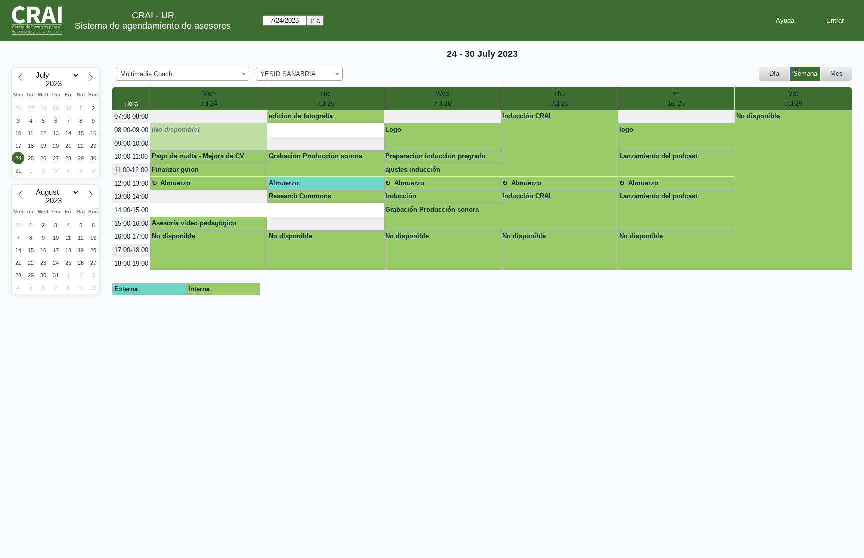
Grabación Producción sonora (315, 156)
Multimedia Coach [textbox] (146, 74)
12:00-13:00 (131, 183)
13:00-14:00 (131, 196)
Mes (836, 73)
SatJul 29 (793, 98)
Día (775, 73)
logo (627, 129)
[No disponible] (176, 129)
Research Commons (300, 196)
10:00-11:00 (131, 156)
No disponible (758, 116)
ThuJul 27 (559, 98)
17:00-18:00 (131, 250)
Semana (806, 73)
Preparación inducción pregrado (436, 156)
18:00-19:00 (131, 263)
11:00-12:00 (131, 170)
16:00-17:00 (131, 236)
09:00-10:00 (131, 143)
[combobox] (183, 74)
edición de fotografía (301, 116)
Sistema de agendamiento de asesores (153, 26)
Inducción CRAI (526, 116)
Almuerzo (175, 183)
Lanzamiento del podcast (659, 156)
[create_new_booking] (208, 117)
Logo (394, 129)
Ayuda (785, 20)
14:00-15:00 (131, 210)
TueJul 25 (325, 98)
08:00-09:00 (131, 130)
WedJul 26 (443, 98)
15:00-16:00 (131, 223)
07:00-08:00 (131, 116)
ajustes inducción (413, 169)
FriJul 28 (676, 98)
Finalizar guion (175, 169)
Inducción (401, 196)
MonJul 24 (209, 98)
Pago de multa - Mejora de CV (198, 156)
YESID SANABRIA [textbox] (288, 74)
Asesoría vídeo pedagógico (194, 223)
